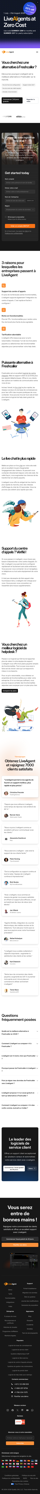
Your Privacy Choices (22, 1484)
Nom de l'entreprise (11, 197)
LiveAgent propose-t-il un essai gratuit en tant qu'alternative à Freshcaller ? (18, 1094)
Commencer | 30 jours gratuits (11, 100)
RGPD (25, 1478)
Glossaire (30, 1320)
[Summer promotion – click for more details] (20, 24)
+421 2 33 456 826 (21, 1384)
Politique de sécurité (28, 1475)
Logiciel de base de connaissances (20, 1345)
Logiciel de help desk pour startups (20, 1375)
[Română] (6, 1467)
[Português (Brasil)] (3, 1467)
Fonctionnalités (10, 1298)
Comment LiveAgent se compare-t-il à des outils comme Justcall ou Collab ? (18, 1106)
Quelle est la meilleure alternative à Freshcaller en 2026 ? (15, 1032)
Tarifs (10, 1294)
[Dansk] (14, 1461)
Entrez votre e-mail (11, 188)
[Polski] (36, 1464)
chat (20, 465)
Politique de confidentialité (14, 233)
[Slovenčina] (14, 1467)
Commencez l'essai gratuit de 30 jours (14, 1168)
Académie (29, 1325)
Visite (10, 1306)
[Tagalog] (25, 1467)
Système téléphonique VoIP (20, 1354)
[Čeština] (10, 1461)
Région (7, 206)
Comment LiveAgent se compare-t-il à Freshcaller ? (16, 1044)
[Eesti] (32, 1461)
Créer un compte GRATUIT (20, 226)
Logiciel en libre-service (20, 1358)
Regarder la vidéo (31, 100)
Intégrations (10, 1302)
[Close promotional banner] (37, 2)
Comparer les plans (10, 691)
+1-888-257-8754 (21, 1388)
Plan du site (34, 1478)
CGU (26, 231)
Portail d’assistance (29, 1288)
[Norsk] (32, 1464)
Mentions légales (10, 1335)
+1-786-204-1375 (20, 1392)
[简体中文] (32, 1467)
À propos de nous (10, 1316)
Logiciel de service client (20, 1349)
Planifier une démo (20, 1245)
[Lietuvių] (21, 1464)
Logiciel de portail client (20, 1370)
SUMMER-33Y (9, 33)
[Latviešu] (25, 1464)
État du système (29, 1297)
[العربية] (3, 1461)
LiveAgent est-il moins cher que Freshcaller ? (18, 1057)
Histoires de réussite (10, 1327)
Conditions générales (12, 1475)
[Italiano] (14, 1464)
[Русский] (10, 1467)
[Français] (3, 1464)
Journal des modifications (29, 1301)
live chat (18, 387)
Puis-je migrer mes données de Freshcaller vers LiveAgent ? (18, 1081)
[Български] (6, 1461)
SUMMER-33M (17, 31)
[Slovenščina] (17, 1467)
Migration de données (29, 1293)
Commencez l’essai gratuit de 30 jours (20, 1239)
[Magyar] (10, 1464)
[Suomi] (36, 1461)
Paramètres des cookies (20, 1481)
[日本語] (17, 1464)
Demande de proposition (30, 1305)
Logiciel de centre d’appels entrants (20, 1362)
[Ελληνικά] (21, 1461)
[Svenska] (21, 1467)
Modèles (30, 1329)
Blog (29, 1316)
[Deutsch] (17, 1461)
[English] (25, 1461)
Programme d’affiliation (10, 1331)
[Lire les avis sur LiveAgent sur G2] (20, 1422)
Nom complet (9, 179)
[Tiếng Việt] (28, 1467)
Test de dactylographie (30, 1333)
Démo (31, 1168)
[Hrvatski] (6, 1464)
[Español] (28, 1461)
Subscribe (20, 1443)
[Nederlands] (28, 1464)
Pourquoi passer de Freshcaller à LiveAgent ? (19, 1069)
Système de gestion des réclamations (20, 1366)
